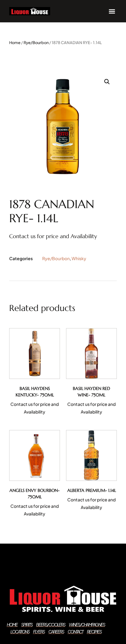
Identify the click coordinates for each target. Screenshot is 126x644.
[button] (112, 11)
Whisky (79, 258)
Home (14, 42)
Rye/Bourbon (36, 42)
